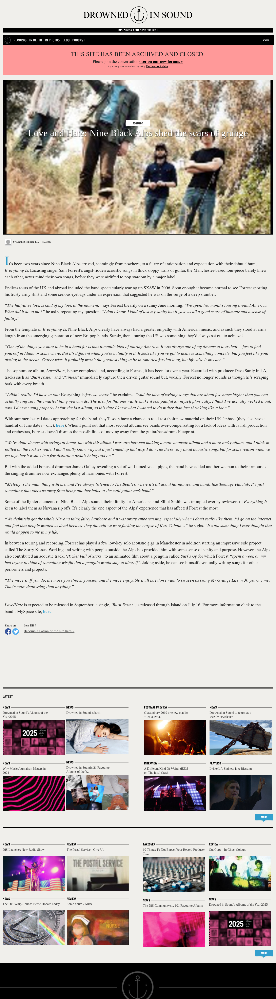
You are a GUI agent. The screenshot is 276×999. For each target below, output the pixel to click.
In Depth (35, 40)
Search (266, 40)
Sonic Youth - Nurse (80, 904)
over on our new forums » (161, 61)
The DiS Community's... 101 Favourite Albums (173, 905)
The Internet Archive (157, 66)
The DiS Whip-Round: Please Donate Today (31, 904)
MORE (264, 817)
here (60, 425)
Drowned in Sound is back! (83, 712)
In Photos (52, 40)
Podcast (78, 40)
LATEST (8, 696)
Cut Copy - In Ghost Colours (227, 849)
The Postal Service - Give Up (85, 849)
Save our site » (138, 30)
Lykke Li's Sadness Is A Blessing (231, 768)
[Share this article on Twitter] (15, 631)
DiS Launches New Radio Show (24, 849)
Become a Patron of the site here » (49, 630)
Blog (66, 40)
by (23, 241)
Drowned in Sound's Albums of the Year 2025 (238, 904)
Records (20, 40)
